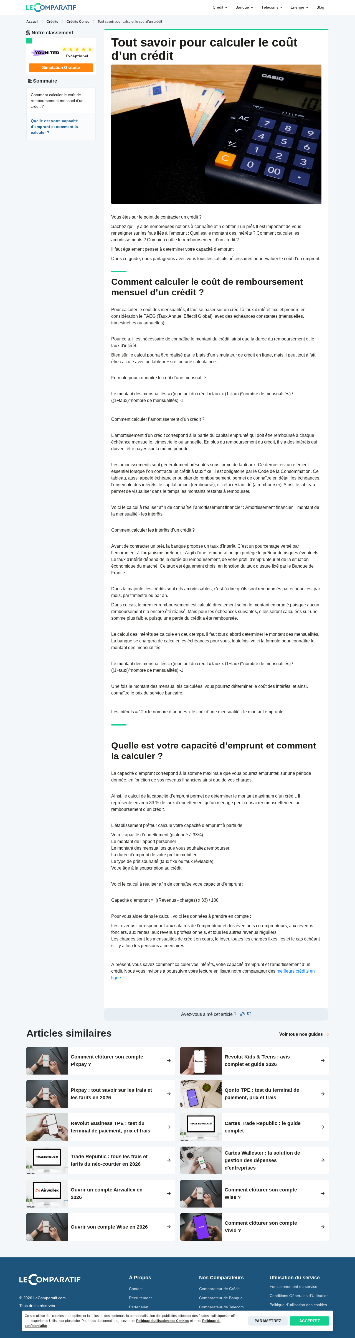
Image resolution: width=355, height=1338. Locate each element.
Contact (136, 1288)
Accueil (32, 22)
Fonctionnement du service (293, 1286)
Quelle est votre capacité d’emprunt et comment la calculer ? (54, 127)
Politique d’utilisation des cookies (298, 1305)
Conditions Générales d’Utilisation (299, 1295)
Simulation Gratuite (61, 67)
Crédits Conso (78, 22)
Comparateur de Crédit (219, 1288)
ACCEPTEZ (309, 1321)
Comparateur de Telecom (221, 1307)
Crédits (52, 22)
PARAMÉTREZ (268, 1321)
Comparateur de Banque (221, 1298)
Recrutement (140, 1298)
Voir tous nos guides (301, 1034)
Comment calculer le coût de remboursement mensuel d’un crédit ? (57, 101)
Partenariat (138, 1307)
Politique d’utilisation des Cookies (162, 1321)
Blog (320, 7)
